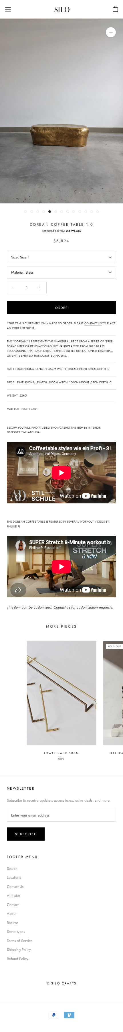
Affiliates (13, 895)
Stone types (16, 931)
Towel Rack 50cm (61, 753)
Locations (14, 877)
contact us (93, 323)
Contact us (62, 607)
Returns (12, 922)
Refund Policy (17, 959)
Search (12, 868)
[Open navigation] (8, 9)
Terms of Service (20, 940)
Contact (13, 904)
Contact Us (15, 886)
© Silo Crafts (62, 983)
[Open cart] (115, 9)
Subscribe (25, 834)
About (11, 913)
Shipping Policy (19, 949)
